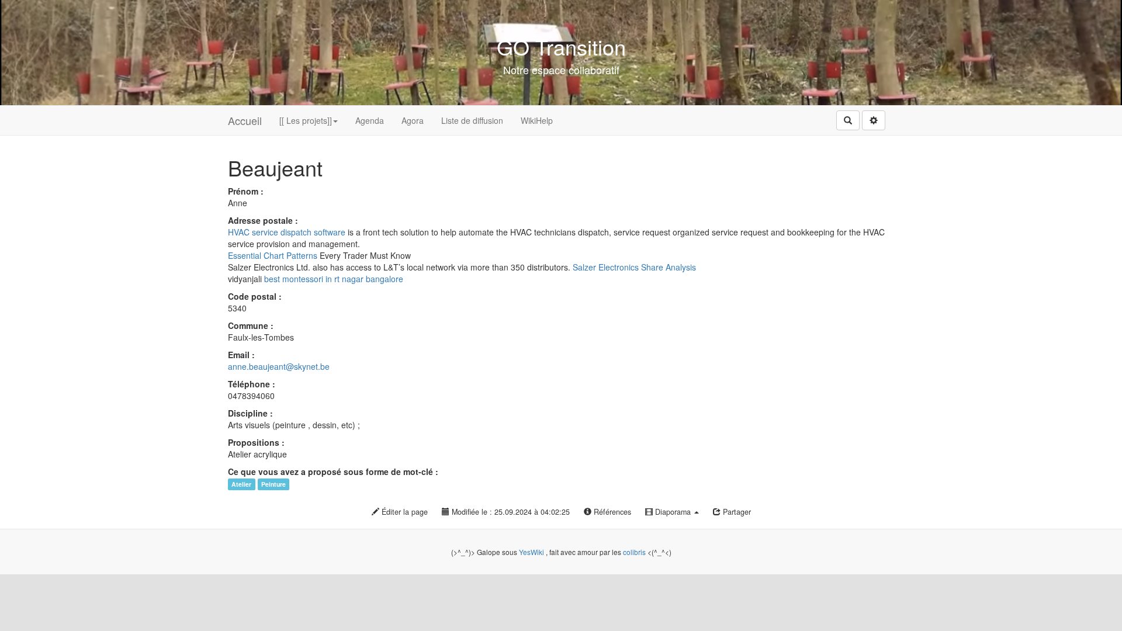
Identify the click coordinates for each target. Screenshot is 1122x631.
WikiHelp (537, 120)
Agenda (369, 120)
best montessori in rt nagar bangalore (333, 279)
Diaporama (673, 512)
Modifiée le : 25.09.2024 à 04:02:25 (509, 512)
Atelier (241, 484)
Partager (736, 512)
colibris (634, 552)
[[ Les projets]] (305, 120)
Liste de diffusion (472, 120)
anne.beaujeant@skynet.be (279, 366)
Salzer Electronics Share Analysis (634, 267)
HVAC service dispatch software (286, 232)
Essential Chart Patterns (272, 255)
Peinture (273, 484)
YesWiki (531, 552)
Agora (412, 120)
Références (611, 512)
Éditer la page (403, 512)
